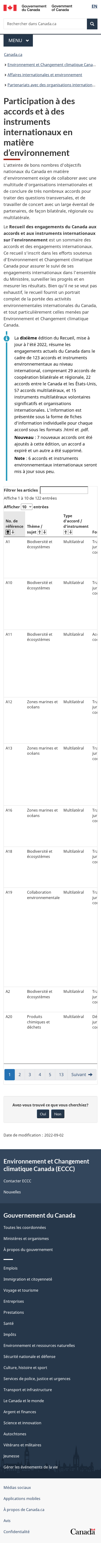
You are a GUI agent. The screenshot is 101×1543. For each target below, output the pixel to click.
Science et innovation (22, 1422)
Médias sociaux (17, 1487)
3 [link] (32, 1076)
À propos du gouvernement (28, 1249)
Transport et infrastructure (28, 1389)
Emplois (11, 1268)
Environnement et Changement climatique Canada (52, 64)
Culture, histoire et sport (25, 1367)
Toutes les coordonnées (25, 1227)
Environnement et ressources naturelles (39, 1345)
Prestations (14, 1312)
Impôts (10, 1334)
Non (57, 1114)
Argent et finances (20, 1411)
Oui (43, 1114)
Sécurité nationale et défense (29, 1356)
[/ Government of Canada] (38, 7)
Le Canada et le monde (24, 1400)
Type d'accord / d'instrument (76, 521)
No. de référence (14, 523)
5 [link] (52, 1076)
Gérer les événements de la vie (31, 1467)
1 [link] (11, 1076)
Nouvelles (12, 1192)
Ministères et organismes (26, 1238)
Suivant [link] (78, 1074)
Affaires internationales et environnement (45, 74)
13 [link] (63, 1076)
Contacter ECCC (17, 1181)
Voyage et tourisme (21, 1290)
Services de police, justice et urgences (37, 1378)
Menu (20, 40)
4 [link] (42, 1076)
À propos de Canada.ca (24, 1509)
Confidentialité (17, 1531)
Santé (9, 1323)
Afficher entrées (26, 506)
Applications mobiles (22, 1498)
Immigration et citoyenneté (28, 1279)
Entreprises (14, 1301)
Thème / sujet (35, 529)
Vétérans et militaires (22, 1445)
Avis (7, 1520)
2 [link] (22, 1076)
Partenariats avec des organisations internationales (53, 84)
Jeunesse (11, 1456)
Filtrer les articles (21, 490)
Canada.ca (13, 54)
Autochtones (15, 1433)
